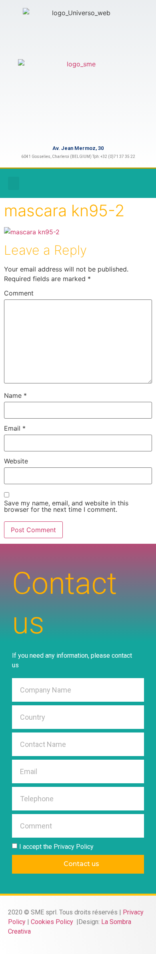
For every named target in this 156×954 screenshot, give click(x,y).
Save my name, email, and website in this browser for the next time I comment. (66, 506)
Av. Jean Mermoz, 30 (78, 148)
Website (16, 461)
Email (15, 428)
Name (15, 395)
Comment (19, 293)
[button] (13, 183)
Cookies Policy (53, 922)
